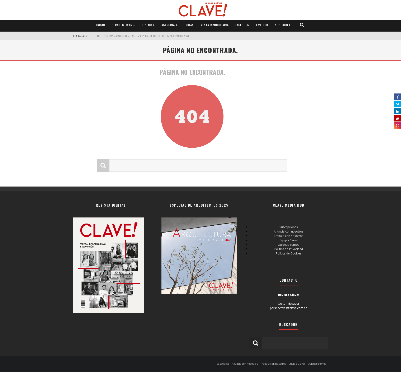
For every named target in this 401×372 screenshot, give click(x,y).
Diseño (147, 24)
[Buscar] (302, 24)
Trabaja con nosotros (288, 236)
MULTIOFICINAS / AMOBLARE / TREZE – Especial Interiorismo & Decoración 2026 (143, 36)
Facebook (242, 24)
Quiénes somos (317, 364)
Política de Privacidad (288, 249)
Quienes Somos (288, 245)
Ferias (189, 24)
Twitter (262, 24)
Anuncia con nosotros (288, 231)
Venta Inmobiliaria (214, 24)
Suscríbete (283, 24)
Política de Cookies (288, 253)
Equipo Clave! (289, 240)
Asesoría (168, 24)
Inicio (100, 24)
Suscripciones (288, 227)
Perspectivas (122, 24)
